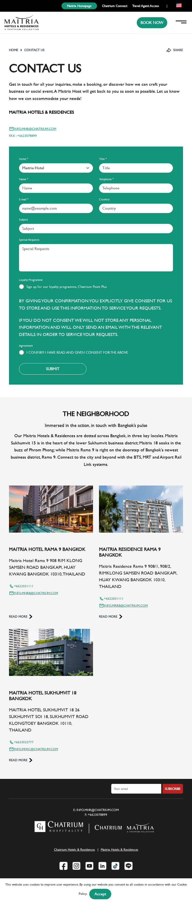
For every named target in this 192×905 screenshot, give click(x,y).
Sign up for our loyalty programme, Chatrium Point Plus (66, 287)
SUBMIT (53, 368)
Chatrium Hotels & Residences (74, 849)
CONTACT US (34, 50)
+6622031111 (24, 586)
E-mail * (23, 199)
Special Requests (29, 240)
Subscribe (172, 789)
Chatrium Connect (114, 6)
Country (104, 199)
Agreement (26, 345)
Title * (103, 159)
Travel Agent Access (145, 6)
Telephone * (106, 179)
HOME (13, 50)
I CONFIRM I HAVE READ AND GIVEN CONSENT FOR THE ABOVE (77, 352)
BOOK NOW (152, 22)
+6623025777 (24, 742)
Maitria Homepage (79, 6)
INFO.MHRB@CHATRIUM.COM (36, 593)
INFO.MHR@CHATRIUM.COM (35, 129)
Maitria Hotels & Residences (119, 849)
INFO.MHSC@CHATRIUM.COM (36, 749)
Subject (23, 219)
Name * (23, 179)
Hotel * (23, 159)
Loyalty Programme (31, 280)
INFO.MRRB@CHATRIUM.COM (126, 605)
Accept (100, 894)
